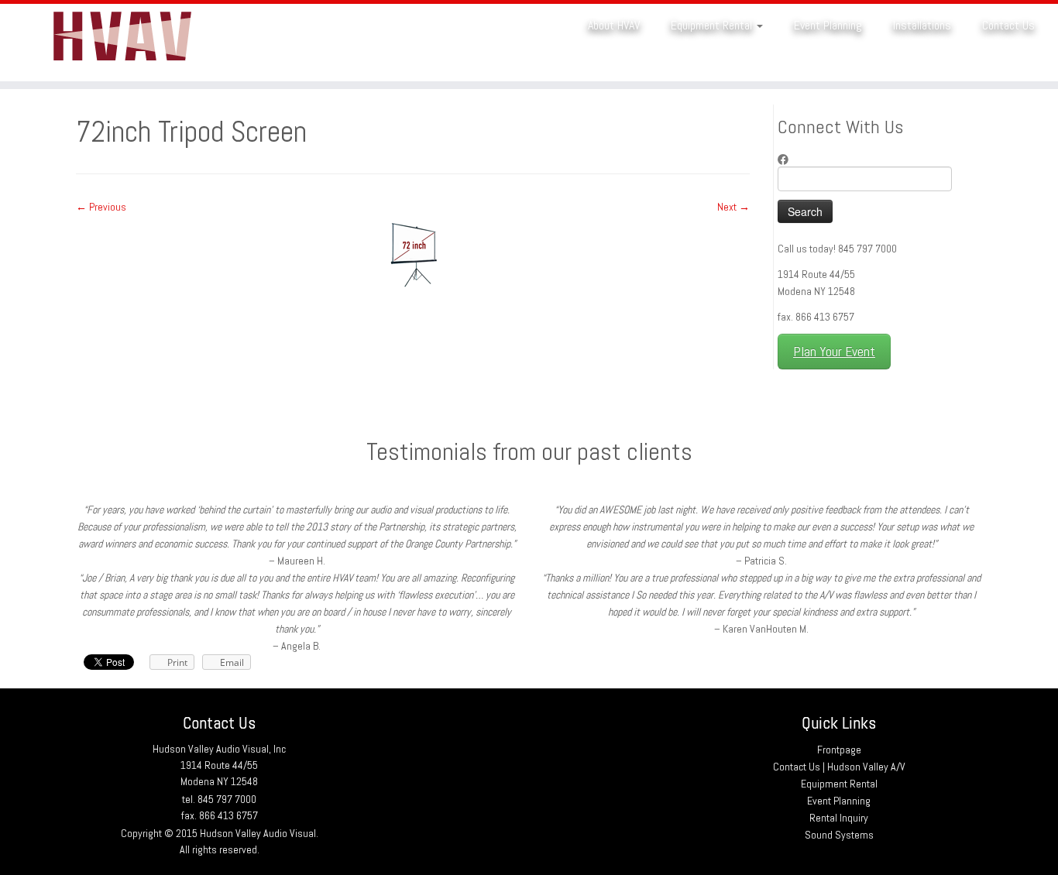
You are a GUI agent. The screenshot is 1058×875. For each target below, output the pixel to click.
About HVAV (614, 25)
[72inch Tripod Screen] (413, 252)
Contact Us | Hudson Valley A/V (839, 767)
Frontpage (839, 750)
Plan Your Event (834, 351)
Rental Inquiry (838, 818)
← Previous (101, 207)
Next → (733, 207)
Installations (922, 25)
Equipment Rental (713, 25)
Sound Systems (839, 835)
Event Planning (828, 25)
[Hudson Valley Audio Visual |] (122, 43)
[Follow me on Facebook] (788, 159)
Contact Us (1008, 25)
